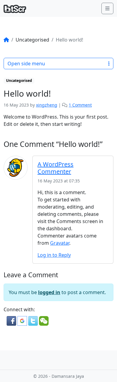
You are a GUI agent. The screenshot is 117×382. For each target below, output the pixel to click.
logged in (49, 292)
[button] (12, 320)
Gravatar (59, 243)
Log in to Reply (54, 255)
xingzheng (46, 105)
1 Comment (80, 105)
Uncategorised (19, 80)
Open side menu (26, 63)
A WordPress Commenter (56, 167)
